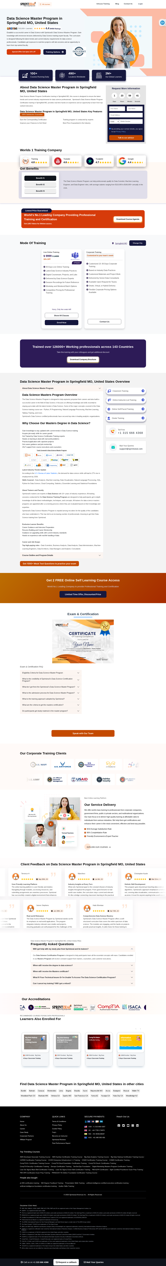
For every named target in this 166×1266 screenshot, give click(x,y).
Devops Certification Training (61, 1166)
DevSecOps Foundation (81, 1166)
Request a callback (67, 1262)
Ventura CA (55, 1096)
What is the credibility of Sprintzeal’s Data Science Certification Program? (47, 680)
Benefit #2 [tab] (40, 185)
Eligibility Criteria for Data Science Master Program (42, 673)
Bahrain (32, 1091)
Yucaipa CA (105, 1096)
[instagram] (133, 1126)
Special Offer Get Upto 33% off (23, 52)
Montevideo (51, 1091)
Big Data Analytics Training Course (96, 1157)
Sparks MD (67, 1096)
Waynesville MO (96, 1091)
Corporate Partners (27, 1136)
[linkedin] (137, 1126)
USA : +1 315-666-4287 (96, 1127)
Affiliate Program (26, 1139)
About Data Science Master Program (37, 388)
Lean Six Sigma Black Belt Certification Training (37, 1170)
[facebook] (119, 1126)
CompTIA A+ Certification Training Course (35, 1163)
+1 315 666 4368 (130, 432)
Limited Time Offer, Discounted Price (83, 594)
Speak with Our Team (83, 733)
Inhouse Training (103, 4)
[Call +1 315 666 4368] (162, 23)
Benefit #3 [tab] (40, 191)
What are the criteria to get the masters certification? (42, 705)
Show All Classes (61, 315)
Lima (61, 1091)
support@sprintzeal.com (131, 449)
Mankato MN (43, 1096)
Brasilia (77, 1091)
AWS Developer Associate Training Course (35, 1157)
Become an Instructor (60, 1136)
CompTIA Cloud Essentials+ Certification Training (69, 1163)
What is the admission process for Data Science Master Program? (48, 693)
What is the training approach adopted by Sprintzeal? (43, 699)
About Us (23, 1125)
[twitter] (123, 1126)
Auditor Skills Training (66, 1186)
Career (22, 1129)
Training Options (53, 52)
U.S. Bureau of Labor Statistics (46, 473)
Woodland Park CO (28, 1096)
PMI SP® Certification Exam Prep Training (35, 1173)
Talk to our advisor (126, 138)
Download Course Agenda (127, 219)
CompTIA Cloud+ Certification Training (102, 1163)
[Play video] (51, 824)
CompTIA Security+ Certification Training (34, 1166)
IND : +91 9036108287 (96, 1134)
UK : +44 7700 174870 (96, 1130)
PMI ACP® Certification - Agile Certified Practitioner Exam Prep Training (117, 1170)
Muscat (126, 1091)
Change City (137, 243)
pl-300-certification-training (29, 1183)
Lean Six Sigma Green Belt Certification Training (73, 1170)
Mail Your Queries (95, 1262)
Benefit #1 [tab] (40, 178)
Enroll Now (61, 322)
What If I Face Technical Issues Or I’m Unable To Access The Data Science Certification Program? (74, 977)
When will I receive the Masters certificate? (51, 971)
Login (140, 4)
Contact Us (128, 4)
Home (22, 1121)
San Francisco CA (81, 1096)
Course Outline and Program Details (37, 555)
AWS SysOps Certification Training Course (67, 1157)
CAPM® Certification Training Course (33, 1160)
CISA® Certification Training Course (94, 1160)
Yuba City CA (118, 1096)
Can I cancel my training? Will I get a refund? (52, 983)
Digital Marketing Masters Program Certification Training (112, 1166)
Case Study (24, 1132)
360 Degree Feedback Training (52, 1183)
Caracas (41, 1091)
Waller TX (135, 1091)
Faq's (54, 1132)
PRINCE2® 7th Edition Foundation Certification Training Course (74, 1173)
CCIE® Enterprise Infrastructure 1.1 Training (64, 1160)
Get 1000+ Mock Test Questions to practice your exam (49, 563)
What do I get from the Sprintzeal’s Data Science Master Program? (48, 687)
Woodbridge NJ (131, 1096)
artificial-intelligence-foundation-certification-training (38, 1186)
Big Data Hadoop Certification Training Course (127, 1157)
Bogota (68, 1091)
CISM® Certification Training (119, 1160)
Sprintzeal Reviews (59, 1139)
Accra (108, 1091)
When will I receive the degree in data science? (53, 965)
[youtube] (128, 1126)
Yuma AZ (94, 1096)
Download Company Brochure (83, 359)
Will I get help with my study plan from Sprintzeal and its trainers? (61, 949)
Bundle (23, 1091)
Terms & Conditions (59, 1121)
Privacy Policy (121, 131)
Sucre (85, 1091)
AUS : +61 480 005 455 (96, 1137)
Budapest (116, 1091)
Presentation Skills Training (74, 1183)
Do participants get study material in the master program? (45, 711)
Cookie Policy (57, 1129)
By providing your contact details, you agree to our (127, 130)
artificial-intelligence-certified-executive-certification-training (107, 1183)
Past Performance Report (61, 1143)
